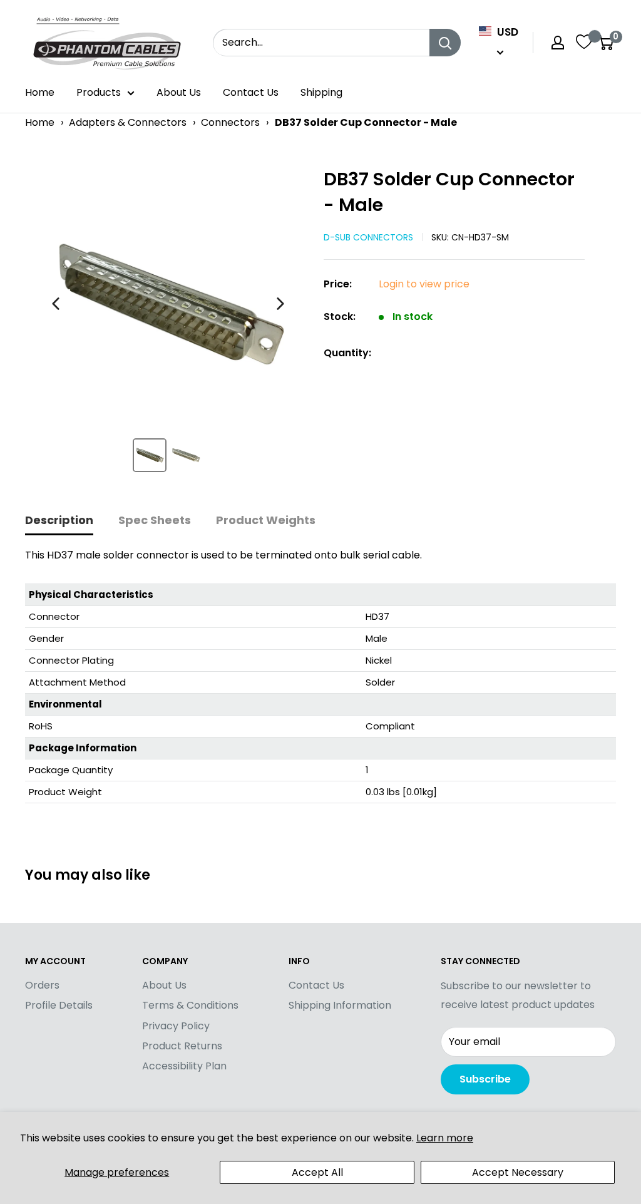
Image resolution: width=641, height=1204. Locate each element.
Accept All (317, 1172)
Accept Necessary (517, 1172)
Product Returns (182, 1046)
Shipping (321, 92)
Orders (42, 985)
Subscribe (485, 1079)
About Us (178, 92)
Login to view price (424, 284)
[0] (605, 42)
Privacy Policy (176, 1026)
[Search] (445, 42)
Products (98, 92)
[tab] (59, 521)
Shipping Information (340, 1005)
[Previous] (56, 303)
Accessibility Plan (184, 1066)
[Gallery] (168, 324)
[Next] (280, 303)
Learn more (444, 1138)
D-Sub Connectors (368, 237)
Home (39, 92)
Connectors (230, 122)
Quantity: (347, 353)
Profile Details (59, 1005)
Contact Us (251, 92)
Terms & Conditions (190, 1005)
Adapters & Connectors (128, 122)
